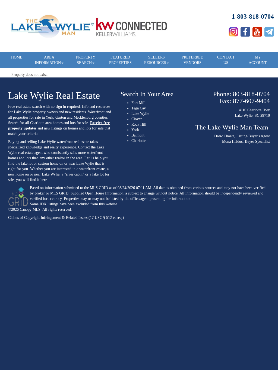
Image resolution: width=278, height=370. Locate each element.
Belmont (137, 135)
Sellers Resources (155, 60)
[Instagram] (233, 30)
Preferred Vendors (192, 60)
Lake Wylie (140, 114)
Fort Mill (138, 103)
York (135, 130)
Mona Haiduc (232, 141)
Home (16, 57)
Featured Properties (120, 60)
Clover (136, 119)
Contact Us (226, 60)
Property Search (85, 60)
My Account (258, 60)
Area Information (48, 60)
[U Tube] (257, 30)
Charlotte (138, 141)
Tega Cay (138, 108)
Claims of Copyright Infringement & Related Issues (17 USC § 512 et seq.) (66, 218)
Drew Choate (224, 136)
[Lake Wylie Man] (269, 30)
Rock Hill (138, 124)
